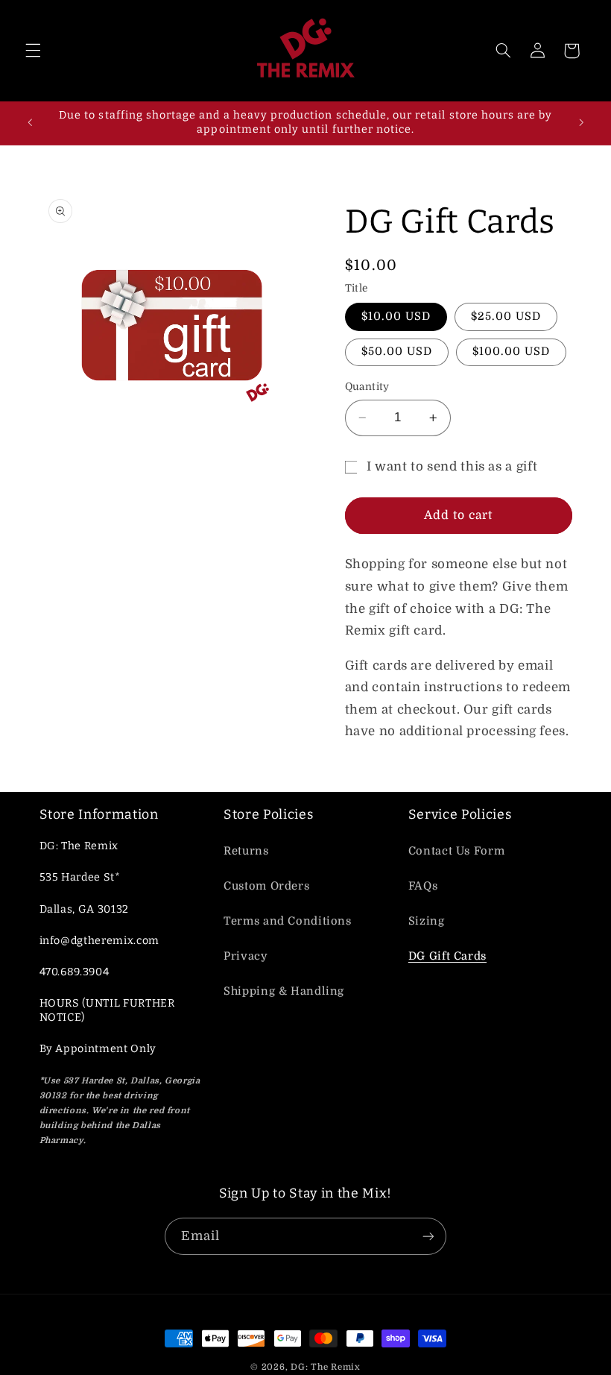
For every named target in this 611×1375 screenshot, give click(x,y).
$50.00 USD (397, 351)
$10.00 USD (396, 316)
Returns (246, 851)
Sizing (426, 921)
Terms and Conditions (288, 921)
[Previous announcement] (29, 123)
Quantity (367, 386)
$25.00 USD (506, 316)
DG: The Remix (326, 1367)
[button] (33, 51)
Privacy (245, 956)
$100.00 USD (511, 351)
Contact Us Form (456, 851)
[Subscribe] (428, 1236)
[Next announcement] (581, 123)
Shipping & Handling (284, 991)
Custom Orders (266, 886)
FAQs (423, 886)
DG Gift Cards (447, 956)
